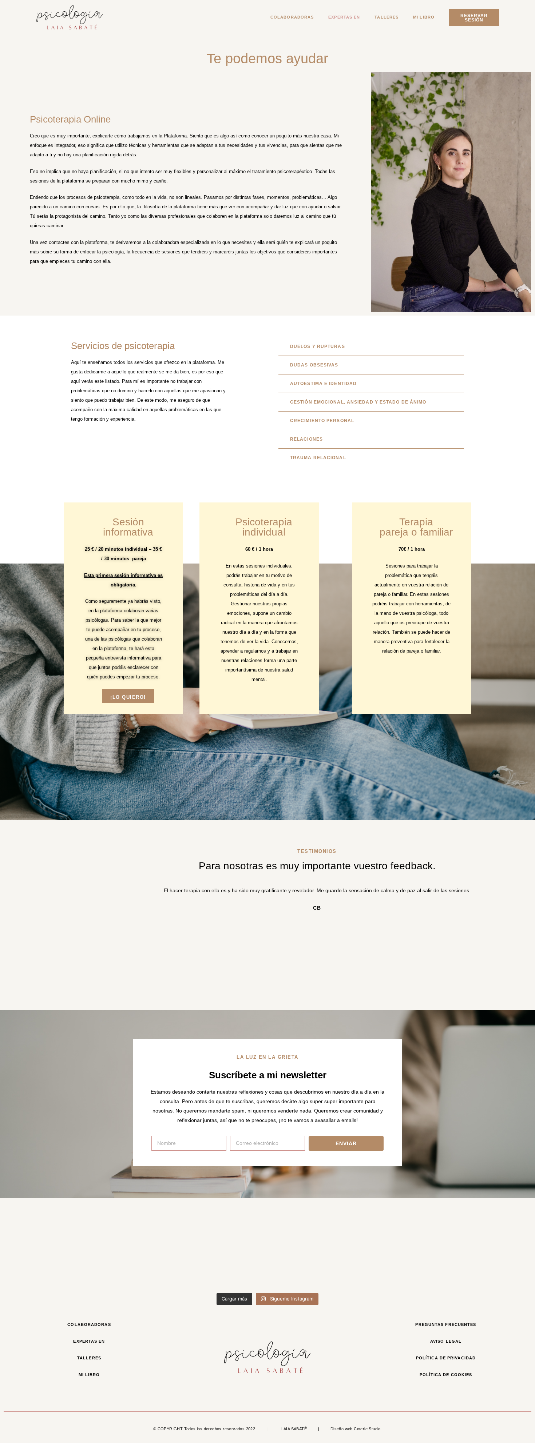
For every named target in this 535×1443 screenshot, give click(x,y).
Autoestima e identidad (323, 383)
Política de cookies (446, 1374)
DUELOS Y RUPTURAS (317, 346)
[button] (371, 346)
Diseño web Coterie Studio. (356, 1429)
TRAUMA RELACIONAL (318, 457)
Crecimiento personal (322, 420)
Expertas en (344, 17)
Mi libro (424, 17)
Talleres (386, 17)
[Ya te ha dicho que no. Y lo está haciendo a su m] (134, 1263)
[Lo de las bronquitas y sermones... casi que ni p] (489, 1263)
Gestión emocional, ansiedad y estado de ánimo (358, 402)
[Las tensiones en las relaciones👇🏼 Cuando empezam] (311, 1263)
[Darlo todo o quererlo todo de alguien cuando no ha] (400, 1263)
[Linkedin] (438, 1392)
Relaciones (306, 439)
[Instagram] (453, 1392)
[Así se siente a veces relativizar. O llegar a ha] (223, 1263)
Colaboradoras (292, 17)
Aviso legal (445, 1341)
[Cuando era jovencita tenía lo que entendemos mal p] (46, 1263)
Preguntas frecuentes (445, 1324)
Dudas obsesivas (314, 365)
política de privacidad (446, 1358)
